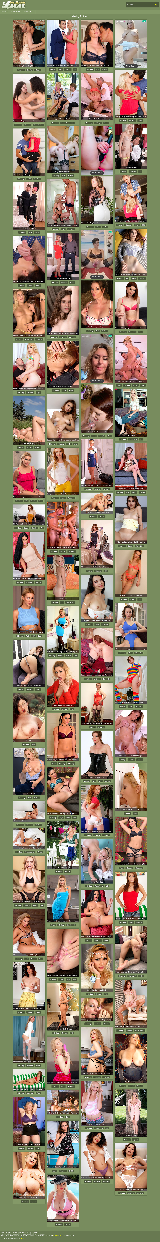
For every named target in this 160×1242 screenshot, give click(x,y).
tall (127, 278)
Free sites (28, 12)
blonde (106, 489)
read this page (57, 1235)
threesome (29, 339)
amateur (132, 121)
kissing (21, 70)
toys (40, 501)
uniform (63, 337)
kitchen (97, 1077)
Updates (4, 12)
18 (140, 171)
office (98, 227)
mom (54, 764)
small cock (71, 925)
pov (63, 229)
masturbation (38, 125)
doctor (30, 285)
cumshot (133, 171)
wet (75, 444)
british (137, 225)
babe (106, 123)
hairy (63, 498)
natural (37, 447)
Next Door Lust (13, 5)
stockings (139, 706)
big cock (106, 679)
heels (35, 905)
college (98, 123)
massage (132, 332)
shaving (142, 278)
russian (30, 1066)
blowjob (101, 436)
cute (130, 653)
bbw (109, 436)
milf (75, 69)
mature (37, 70)
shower (131, 760)
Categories (15, 12)
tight (140, 121)
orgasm (70, 229)
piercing (27, 125)
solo (140, 332)
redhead (71, 498)
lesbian (64, 282)
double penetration (67, 123)
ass (74, 818)
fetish (135, 385)
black (106, 941)
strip (60, 69)
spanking (72, 551)
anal (30, 232)
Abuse (22, 1238)
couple (62, 551)
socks (134, 278)
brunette (106, 1181)
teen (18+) (133, 439)
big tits (29, 70)
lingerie (131, 1193)
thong (38, 689)
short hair (138, 653)
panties (38, 825)
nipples (129, 1030)
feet (119, 385)
